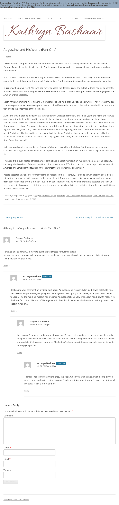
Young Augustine (13, 217)
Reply (5, 265)
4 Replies (7, 56)
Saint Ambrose (99, 195)
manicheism (86, 195)
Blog (62, 18)
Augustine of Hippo (47, 195)
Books (50, 18)
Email (7, 459)
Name (7, 447)
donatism (61, 195)
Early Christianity (73, 195)
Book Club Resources (94, 18)
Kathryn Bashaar (32, 276)
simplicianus (17, 199)
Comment (9, 415)
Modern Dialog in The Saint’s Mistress (96, 217)
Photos (74, 18)
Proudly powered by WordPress (16, 499)
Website (7, 470)
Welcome (7, 18)
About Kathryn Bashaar (29, 18)
